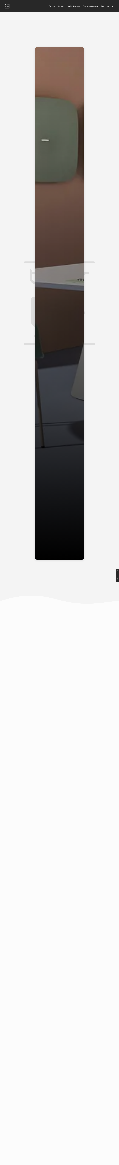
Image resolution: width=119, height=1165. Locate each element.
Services (61, 6)
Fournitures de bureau (90, 6)
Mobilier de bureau (73, 6)
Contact (110, 6)
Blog (102, 6)
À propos (52, 6)
